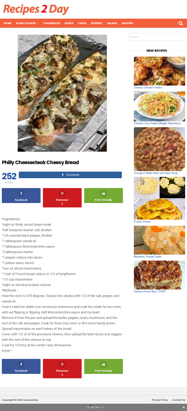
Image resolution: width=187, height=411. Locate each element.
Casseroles (51, 23)
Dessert (97, 23)
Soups (68, 23)
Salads (112, 23)
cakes (82, 23)
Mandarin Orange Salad (147, 256)
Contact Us (178, 400)
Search (180, 23)
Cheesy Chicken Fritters (148, 87)
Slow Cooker (26, 23)
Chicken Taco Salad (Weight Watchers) (157, 123)
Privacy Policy (160, 400)
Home (8, 23)
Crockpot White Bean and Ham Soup (156, 173)
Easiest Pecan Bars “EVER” (150, 291)
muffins (127, 23)
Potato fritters (142, 221)
